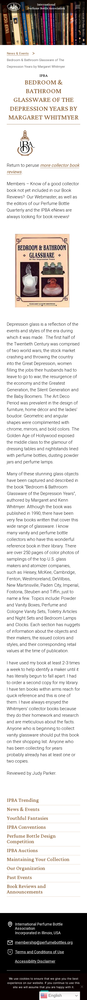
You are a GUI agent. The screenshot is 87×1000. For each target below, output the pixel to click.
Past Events (19, 878)
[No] (82, 987)
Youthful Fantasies (27, 818)
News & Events (23, 809)
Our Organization (26, 868)
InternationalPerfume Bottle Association (46, 6)
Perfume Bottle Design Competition (31, 839)
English (54, 995)
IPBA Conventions (26, 827)
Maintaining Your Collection (38, 860)
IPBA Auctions (22, 851)
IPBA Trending (23, 800)
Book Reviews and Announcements (26, 889)
